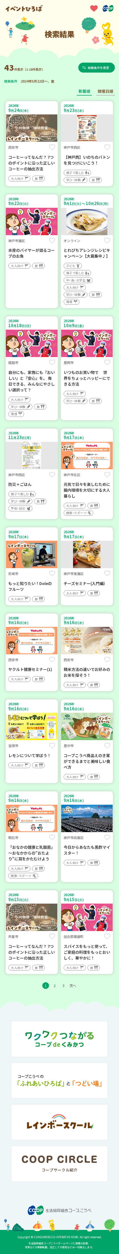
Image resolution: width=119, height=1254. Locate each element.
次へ (72, 985)
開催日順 (105, 91)
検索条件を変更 (98, 67)
